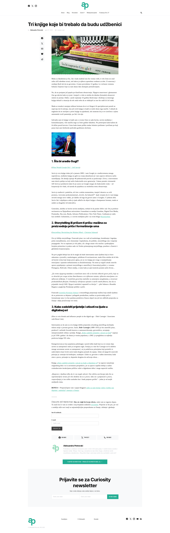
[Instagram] (36, 6)
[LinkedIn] (141, 519)
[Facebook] (29, 6)
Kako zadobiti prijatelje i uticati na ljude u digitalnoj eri (78, 363)
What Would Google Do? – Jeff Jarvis (65, 167)
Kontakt (96, 519)
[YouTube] (138, 519)
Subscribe (113, 496)
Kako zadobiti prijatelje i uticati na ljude (96, 333)
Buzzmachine (105, 217)
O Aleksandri (81, 519)
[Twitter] (32, 6)
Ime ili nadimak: (57, 412)
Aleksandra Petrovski (36, 30)
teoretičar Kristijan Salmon (68, 293)
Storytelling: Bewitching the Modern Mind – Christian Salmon (74, 232)
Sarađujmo (64, 519)
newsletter (94, 405)
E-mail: (54, 420)
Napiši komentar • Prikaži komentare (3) (83, 462)
